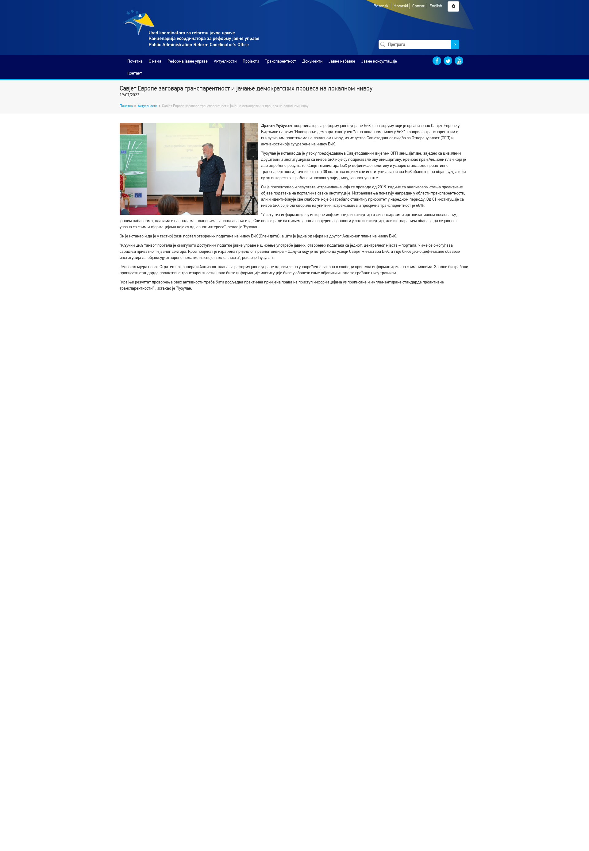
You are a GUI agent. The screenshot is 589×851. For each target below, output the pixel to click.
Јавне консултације (379, 61)
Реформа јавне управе (187, 61)
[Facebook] (437, 60)
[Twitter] (448, 60)
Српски (418, 6)
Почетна (135, 61)
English (435, 6)
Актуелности (225, 61)
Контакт (134, 73)
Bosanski (381, 6)
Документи (312, 61)
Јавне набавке (342, 61)
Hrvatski (401, 6)
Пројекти (251, 61)
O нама (155, 61)
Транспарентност (280, 61)
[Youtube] (459, 60)
